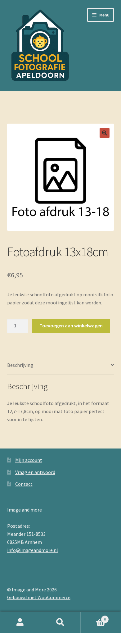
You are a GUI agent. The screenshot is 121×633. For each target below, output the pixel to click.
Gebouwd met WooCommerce (38, 597)
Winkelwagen (93, 617)
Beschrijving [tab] (20, 365)
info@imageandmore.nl (32, 550)
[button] (105, 133)
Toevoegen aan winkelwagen (71, 325)
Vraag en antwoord (35, 472)
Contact (24, 484)
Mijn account (28, 460)
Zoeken (60, 622)
